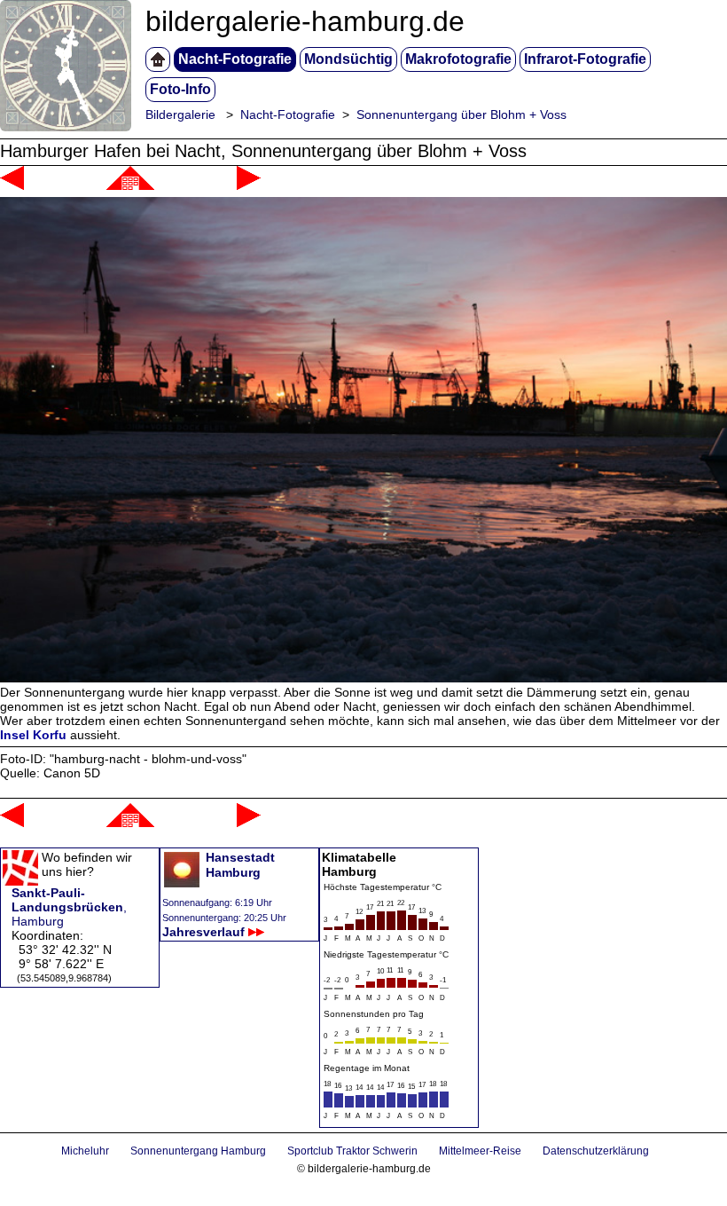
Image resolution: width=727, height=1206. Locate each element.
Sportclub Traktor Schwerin (352, 1151)
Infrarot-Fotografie (585, 59)
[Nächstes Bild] (249, 185)
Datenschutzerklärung (596, 1151)
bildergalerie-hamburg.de (305, 21)
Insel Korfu (33, 735)
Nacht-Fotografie (235, 59)
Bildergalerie (180, 114)
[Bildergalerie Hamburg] (157, 59)
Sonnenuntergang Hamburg (198, 1151)
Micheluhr (85, 1151)
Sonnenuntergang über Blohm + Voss (461, 114)
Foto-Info (180, 89)
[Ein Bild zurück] (12, 185)
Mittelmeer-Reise (480, 1151)
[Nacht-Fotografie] (130, 185)
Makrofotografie (458, 59)
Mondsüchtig (348, 59)
